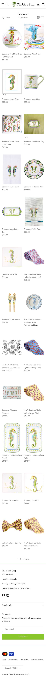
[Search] (8, 4)
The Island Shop (11, 674)
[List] (42, 17)
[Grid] (38, 17)
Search (4, 659)
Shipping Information (37, 659)
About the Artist (13, 659)
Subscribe (23, 637)
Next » (26, 559)
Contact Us (24, 659)
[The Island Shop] (23, 4)
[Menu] (3, 4)
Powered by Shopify (23, 674)
